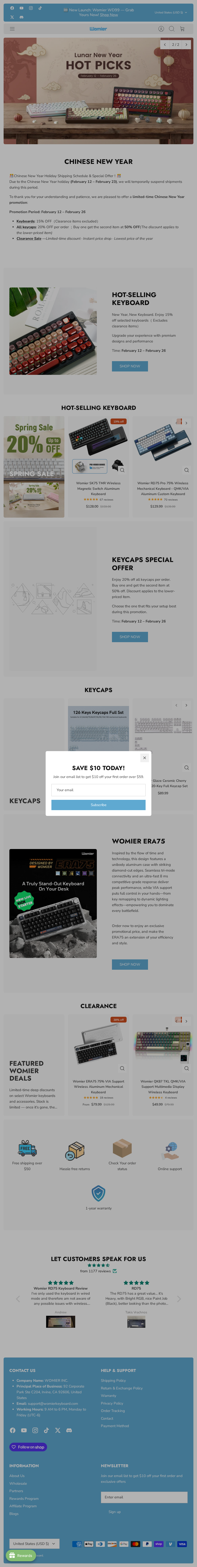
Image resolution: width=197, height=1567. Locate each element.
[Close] (144, 758)
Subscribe (98, 804)
